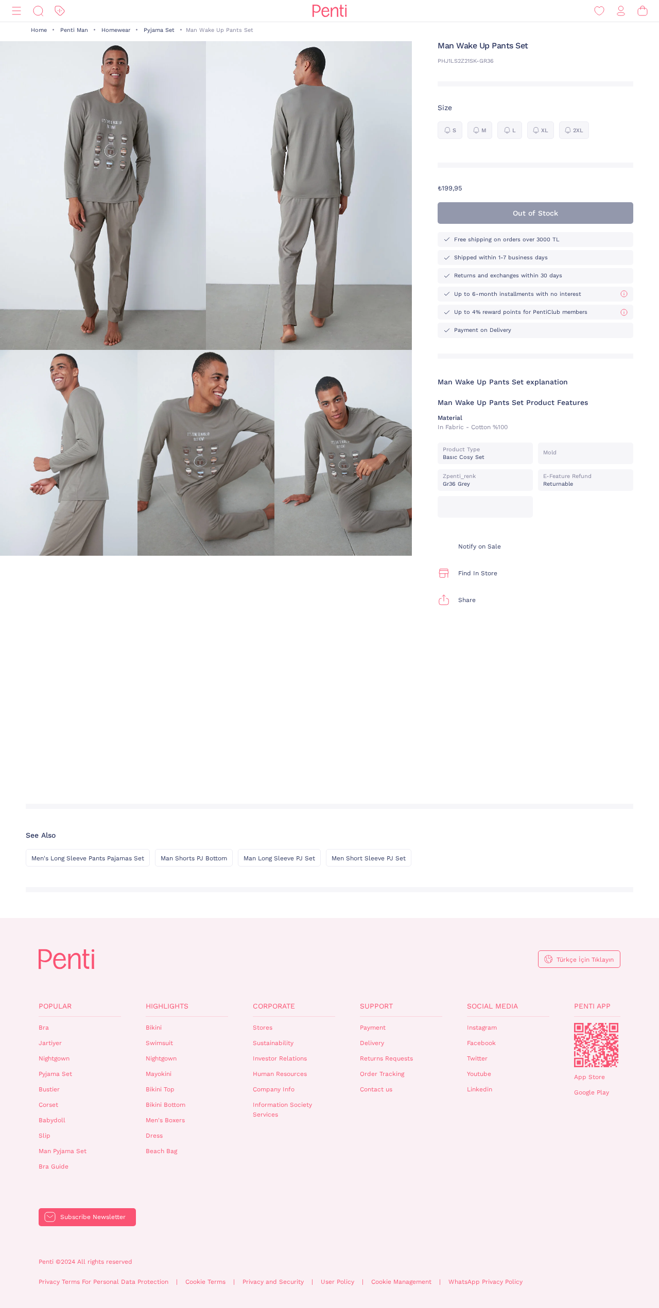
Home (39, 30)
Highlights (167, 1006)
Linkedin (479, 1089)
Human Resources (280, 1073)
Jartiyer (50, 1043)
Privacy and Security (273, 1281)
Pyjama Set (159, 30)
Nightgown (54, 1058)
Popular (55, 1006)
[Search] (38, 11)
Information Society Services (282, 1109)
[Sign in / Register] (621, 11)
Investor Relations (280, 1058)
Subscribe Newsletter (93, 1217)
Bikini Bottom (165, 1104)
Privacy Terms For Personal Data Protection (103, 1281)
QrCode (596, 1045)
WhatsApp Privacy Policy (485, 1281)
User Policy (337, 1281)
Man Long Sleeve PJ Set (279, 858)
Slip (44, 1135)
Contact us (376, 1089)
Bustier (49, 1089)
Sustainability (273, 1043)
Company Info (273, 1089)
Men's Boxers (165, 1120)
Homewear (115, 30)
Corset (48, 1104)
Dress (154, 1135)
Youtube (479, 1073)
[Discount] (60, 11)
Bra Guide (53, 1166)
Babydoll (52, 1120)
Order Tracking (382, 1073)
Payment (373, 1027)
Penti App (592, 1006)
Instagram (482, 1027)
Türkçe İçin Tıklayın (585, 959)
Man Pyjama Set (62, 1151)
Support (376, 1006)
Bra (44, 1027)
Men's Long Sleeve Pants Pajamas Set (87, 858)
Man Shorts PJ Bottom (194, 858)
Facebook (481, 1043)
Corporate (274, 1006)
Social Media (492, 1006)
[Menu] (16, 11)
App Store (589, 1077)
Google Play (591, 1092)
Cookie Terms (205, 1281)
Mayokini (158, 1073)
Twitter (477, 1058)
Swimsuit (159, 1043)
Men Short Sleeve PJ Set (369, 858)
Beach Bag (161, 1151)
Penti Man (74, 30)
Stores (262, 1027)
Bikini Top (160, 1089)
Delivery (372, 1043)
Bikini (154, 1027)
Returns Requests (386, 1058)
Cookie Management (401, 1281)
